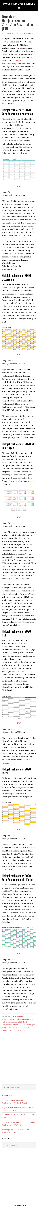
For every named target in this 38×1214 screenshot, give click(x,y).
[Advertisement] (19, 1061)
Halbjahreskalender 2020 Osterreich (16, 1027)
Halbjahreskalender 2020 (23, 1019)
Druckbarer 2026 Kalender (19, 3)
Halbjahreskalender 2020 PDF (14, 1030)
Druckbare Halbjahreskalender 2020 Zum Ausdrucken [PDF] (17, 22)
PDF (19, 186)
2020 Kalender (18, 1016)
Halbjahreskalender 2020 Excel (14, 1022)
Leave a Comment (27, 33)
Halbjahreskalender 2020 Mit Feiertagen (18, 1025)
